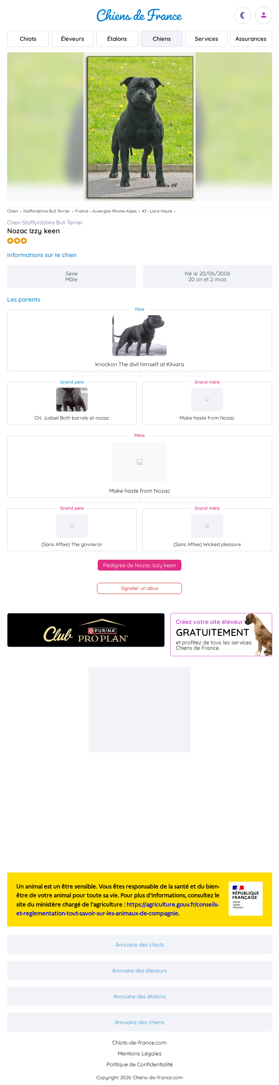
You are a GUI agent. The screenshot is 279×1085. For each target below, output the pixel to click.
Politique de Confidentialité (139, 1064)
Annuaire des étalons (139, 996)
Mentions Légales (140, 1053)
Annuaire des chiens (139, 1022)
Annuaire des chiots (139, 944)
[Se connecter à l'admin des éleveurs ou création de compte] (264, 15)
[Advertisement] (139, 709)
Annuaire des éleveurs (139, 970)
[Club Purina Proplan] (86, 630)
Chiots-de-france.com (139, 1042)
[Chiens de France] (139, 15)
